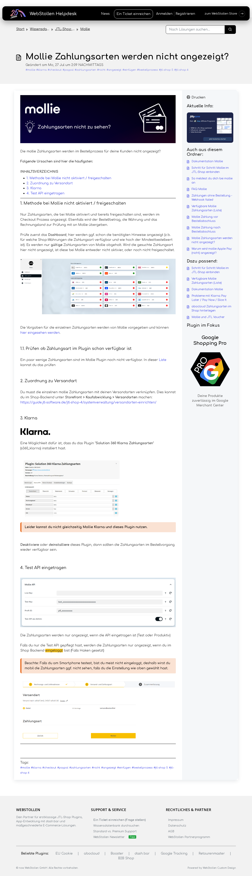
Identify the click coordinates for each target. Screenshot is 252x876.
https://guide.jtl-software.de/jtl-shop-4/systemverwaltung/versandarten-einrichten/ (88, 402)
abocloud (91, 853)
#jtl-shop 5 (166, 70)
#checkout (55, 70)
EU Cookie (64, 853)
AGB (171, 831)
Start (20, 29)
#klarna (41, 70)
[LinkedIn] (34, 833)
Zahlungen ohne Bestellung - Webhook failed (212, 197)
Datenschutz (177, 825)
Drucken (198, 97)
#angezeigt (114, 70)
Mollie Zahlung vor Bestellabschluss (205, 218)
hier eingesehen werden (40, 333)
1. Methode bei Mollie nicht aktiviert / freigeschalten (69, 178)
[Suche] (230, 29)
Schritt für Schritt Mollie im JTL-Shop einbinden (210, 169)
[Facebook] (18, 833)
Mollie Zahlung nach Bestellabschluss (206, 229)
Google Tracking (174, 853)
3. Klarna (34, 188)
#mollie (30, 70)
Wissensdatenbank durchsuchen (116, 825)
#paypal (68, 70)
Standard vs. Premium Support (115, 831)
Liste (162, 360)
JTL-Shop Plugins (69, 29)
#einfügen (129, 70)
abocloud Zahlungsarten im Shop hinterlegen (211, 308)
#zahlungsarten (85, 70)
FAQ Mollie (199, 189)
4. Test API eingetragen (45, 193)
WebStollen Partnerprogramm (189, 837)
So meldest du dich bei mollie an (212, 180)
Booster (117, 853)
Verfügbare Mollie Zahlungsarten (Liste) (207, 208)
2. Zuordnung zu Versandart (50, 183)
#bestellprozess (147, 70)
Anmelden (164, 14)
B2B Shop (126, 858)
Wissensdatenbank (45, 29)
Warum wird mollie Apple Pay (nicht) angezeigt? (212, 250)
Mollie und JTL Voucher (208, 317)
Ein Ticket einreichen (133, 14)
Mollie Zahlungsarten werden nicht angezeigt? (212, 240)
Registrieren (185, 14)
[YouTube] (41, 833)
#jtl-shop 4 (181, 70)
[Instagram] (26, 833)
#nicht (101, 70)
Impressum (175, 820)
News (105, 14)
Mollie (85, 29)
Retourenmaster (212, 853)
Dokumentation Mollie (207, 161)
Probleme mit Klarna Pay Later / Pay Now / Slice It (209, 297)
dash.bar (142, 853)
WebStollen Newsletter (109, 837)
